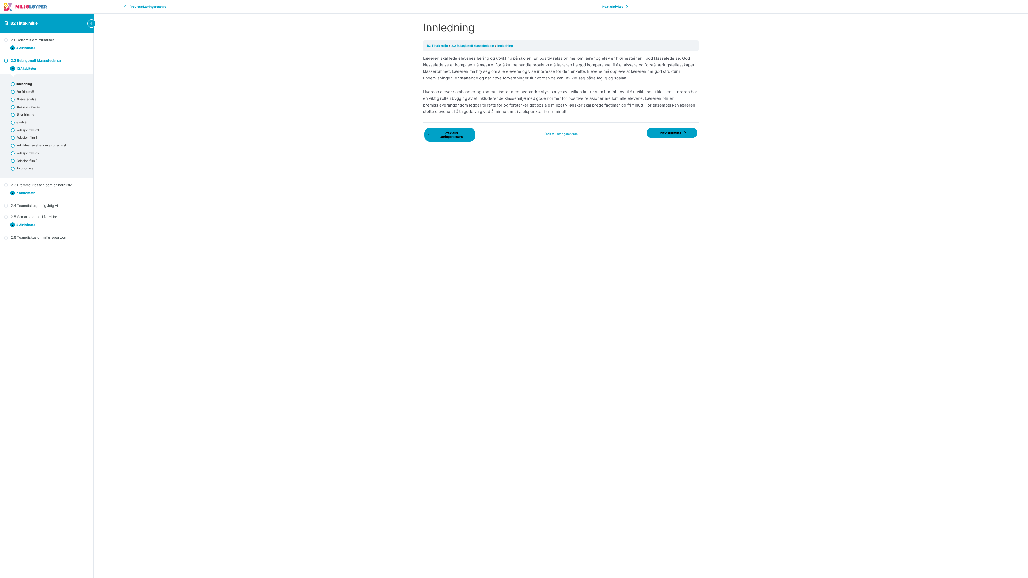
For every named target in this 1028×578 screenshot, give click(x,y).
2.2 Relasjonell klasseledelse (473, 46)
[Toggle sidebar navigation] (83, 23)
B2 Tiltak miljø (24, 23)
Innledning (505, 46)
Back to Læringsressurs (561, 134)
